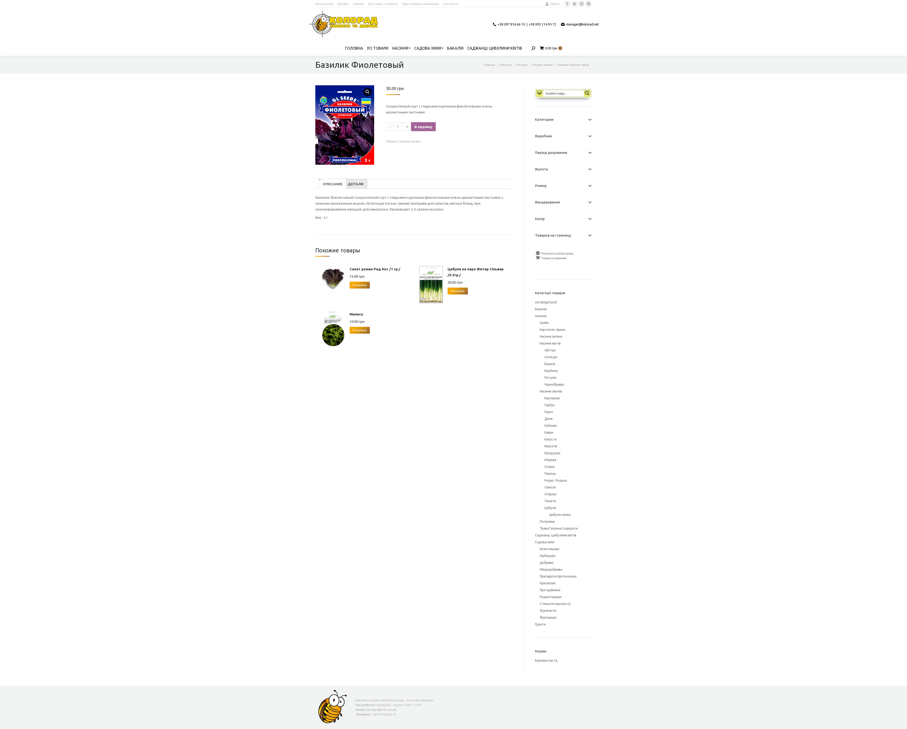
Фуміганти (548, 611)
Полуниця (547, 521)
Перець (550, 473)
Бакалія (541, 309)
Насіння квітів (550, 343)
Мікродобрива (551, 569)
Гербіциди (547, 556)
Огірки (549, 467)
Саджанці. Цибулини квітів (555, 535)
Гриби (544, 323)
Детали (356, 184)
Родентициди (550, 597)
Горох (548, 412)
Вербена (551, 371)
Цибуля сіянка (560, 515)
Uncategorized (546, 302)
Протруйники (550, 590)
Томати (550, 501)
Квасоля (550, 446)
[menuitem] (324, 4)
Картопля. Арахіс (553, 330)
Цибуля (550, 508)
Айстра (550, 350)
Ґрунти (540, 624)
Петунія (550, 378)
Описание (332, 184)
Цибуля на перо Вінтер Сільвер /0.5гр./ (476, 272)
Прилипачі (548, 583)
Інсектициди (549, 549)
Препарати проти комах (558, 576)
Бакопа (549, 364)
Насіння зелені (409, 141)
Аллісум (550, 357)
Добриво (547, 563)
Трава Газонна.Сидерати (559, 528)
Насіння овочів (551, 391)
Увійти (555, 3)
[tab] (332, 184)
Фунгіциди (548, 617)
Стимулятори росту (555, 604)
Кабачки (550, 425)
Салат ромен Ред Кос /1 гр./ (375, 269)
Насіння (541, 316)
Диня (548, 419)
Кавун (548, 432)
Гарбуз (549, 405)
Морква (550, 460)
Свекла (550, 487)
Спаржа (550, 494)
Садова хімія (544, 542)
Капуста (550, 439)
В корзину (423, 127)
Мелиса (356, 314)
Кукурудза (552, 453)
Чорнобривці (554, 384)
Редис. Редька (555, 480)
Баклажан (552, 398)
